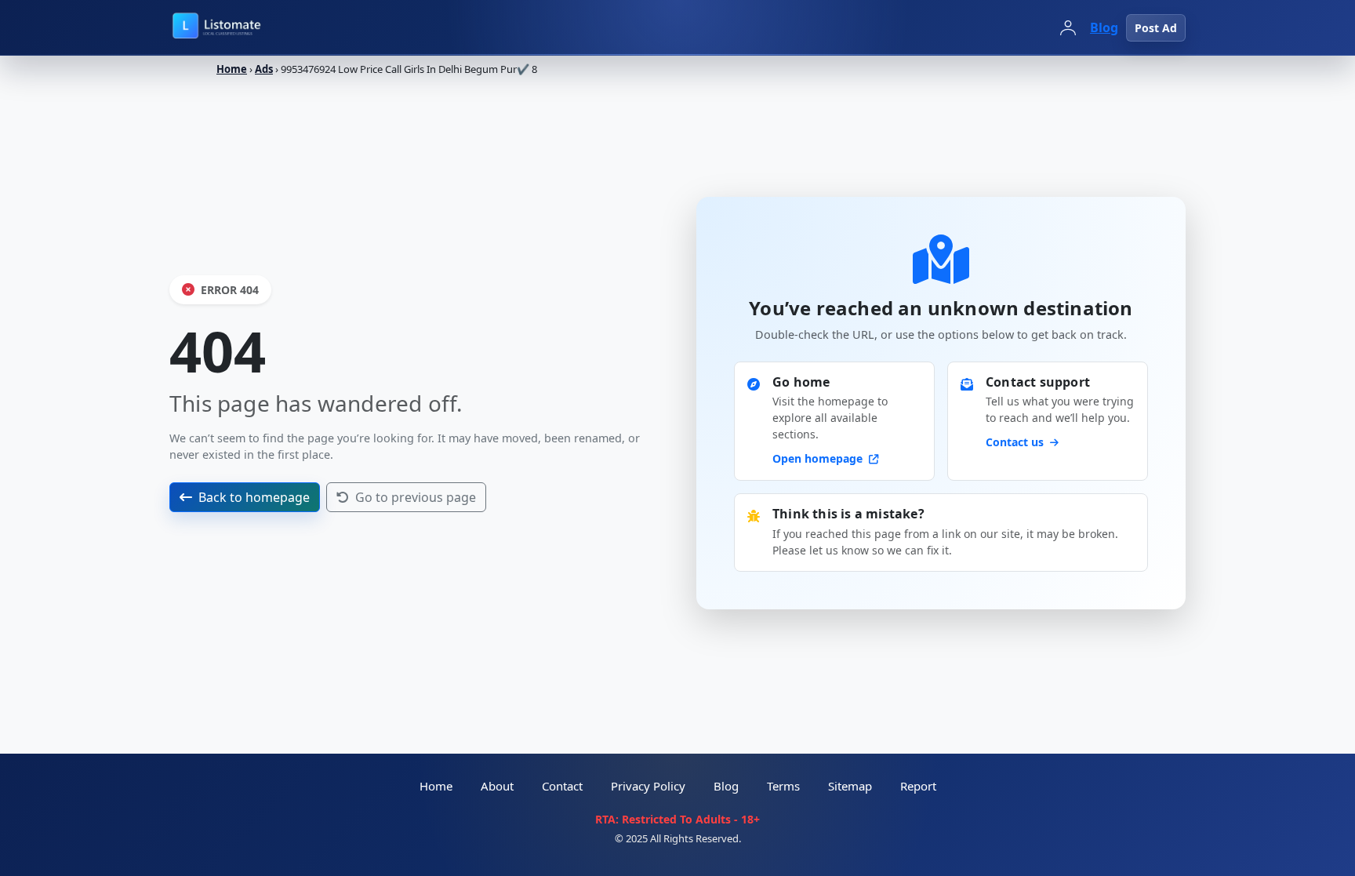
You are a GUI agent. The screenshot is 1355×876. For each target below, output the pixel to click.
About (497, 786)
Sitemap (850, 786)
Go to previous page (415, 497)
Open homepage (819, 458)
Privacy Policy (648, 786)
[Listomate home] (251, 27)
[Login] (1068, 27)
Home (231, 69)
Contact (562, 786)
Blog (1104, 27)
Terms (783, 786)
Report (918, 786)
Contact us (1016, 441)
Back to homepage (254, 497)
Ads (264, 69)
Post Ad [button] (1156, 27)
